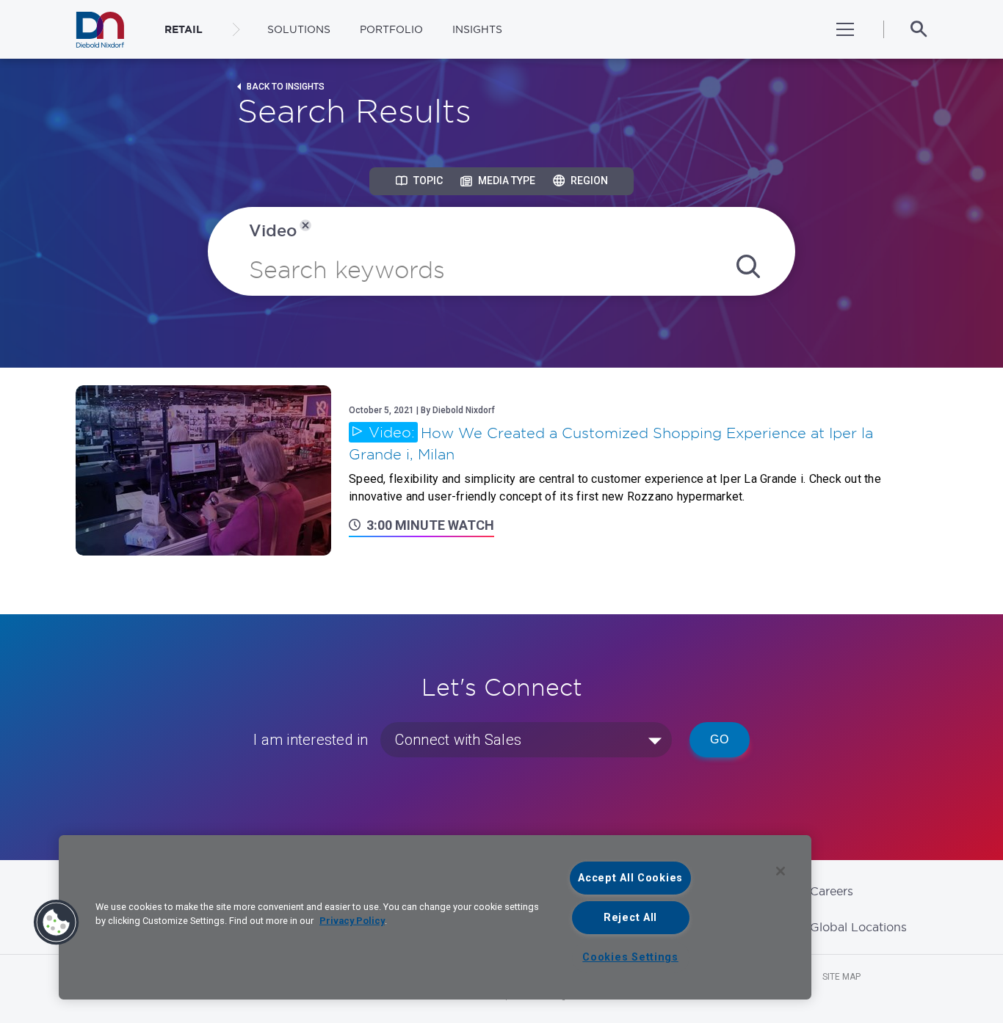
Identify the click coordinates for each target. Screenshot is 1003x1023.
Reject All (630, 917)
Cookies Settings (630, 957)
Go (719, 739)
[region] (435, 917)
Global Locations (858, 927)
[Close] (780, 871)
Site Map (841, 977)
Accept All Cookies (630, 878)
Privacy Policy (352, 920)
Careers (831, 891)
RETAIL (183, 29)
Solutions (298, 29)
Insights (477, 29)
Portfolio (391, 29)
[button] (56, 922)
